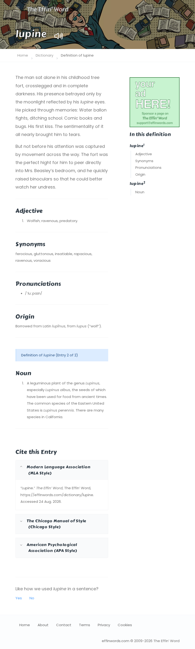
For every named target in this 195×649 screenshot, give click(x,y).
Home (22, 55)
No (31, 598)
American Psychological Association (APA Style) (52, 548)
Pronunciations (148, 167)
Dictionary (44, 55)
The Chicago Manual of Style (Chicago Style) (56, 524)
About (43, 624)
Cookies (125, 624)
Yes (18, 598)
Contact (63, 624)
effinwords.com (115, 640)
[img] (58, 36)
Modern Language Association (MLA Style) (59, 470)
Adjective (143, 153)
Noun (139, 191)
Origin (140, 174)
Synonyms (144, 160)
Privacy (104, 624)
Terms (84, 624)
